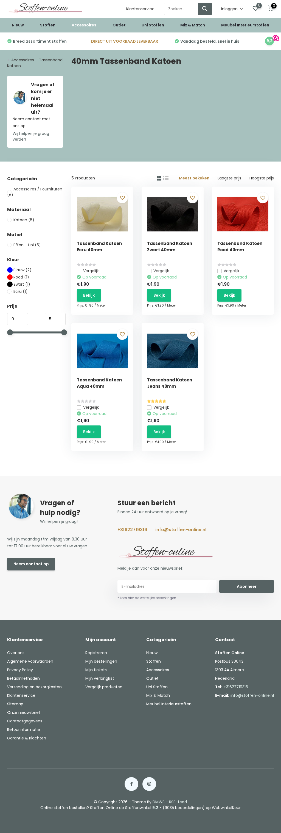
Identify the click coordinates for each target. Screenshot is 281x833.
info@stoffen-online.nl (180, 529)
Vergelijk (91, 271)
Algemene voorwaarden (30, 661)
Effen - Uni (27, 245)
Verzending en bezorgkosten (34, 687)
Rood (21, 277)
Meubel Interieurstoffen (245, 25)
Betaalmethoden (23, 678)
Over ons (15, 653)
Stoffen (47, 25)
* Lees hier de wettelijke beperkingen (146, 598)
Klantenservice (140, 9)
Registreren (96, 653)
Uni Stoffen (153, 25)
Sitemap (15, 704)
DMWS (159, 802)
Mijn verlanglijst (99, 678)
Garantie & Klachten (26, 738)
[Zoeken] (205, 9)
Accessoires (84, 25)
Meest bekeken (194, 178)
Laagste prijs (229, 178)
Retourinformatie (23, 729)
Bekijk (89, 295)
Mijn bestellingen (101, 661)
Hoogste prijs (261, 178)
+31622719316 (132, 529)
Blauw (22, 270)
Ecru (20, 291)
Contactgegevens (24, 721)
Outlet (119, 25)
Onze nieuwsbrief (23, 712)
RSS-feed (178, 802)
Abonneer (247, 586)
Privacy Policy (20, 670)
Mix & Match (192, 25)
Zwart (21, 284)
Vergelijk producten (103, 687)
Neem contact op (31, 564)
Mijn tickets (96, 670)
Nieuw (18, 25)
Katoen (23, 220)
